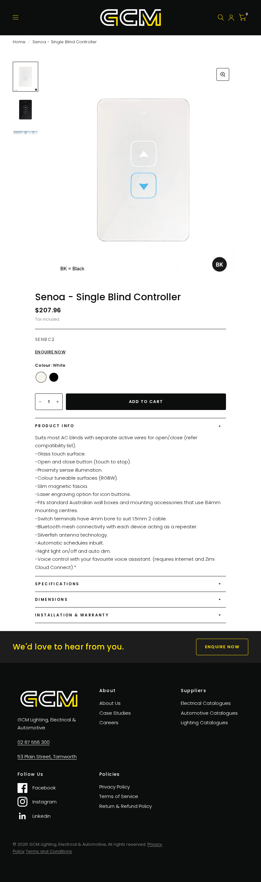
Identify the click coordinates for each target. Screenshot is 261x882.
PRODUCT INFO (54, 425)
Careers (108, 722)
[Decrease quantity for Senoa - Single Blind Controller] (40, 402)
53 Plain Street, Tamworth (47, 756)
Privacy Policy (114, 786)
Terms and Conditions (49, 851)
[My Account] (231, 17)
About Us (110, 703)
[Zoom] (222, 74)
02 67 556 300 (34, 742)
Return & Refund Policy (125, 806)
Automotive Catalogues (209, 713)
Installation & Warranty (72, 615)
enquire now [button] (222, 647)
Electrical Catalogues (206, 703)
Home (19, 42)
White (41, 377)
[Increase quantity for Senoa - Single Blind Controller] (57, 402)
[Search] (220, 17)
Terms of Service (118, 796)
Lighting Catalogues (204, 722)
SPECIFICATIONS (57, 584)
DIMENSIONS (51, 599)
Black (54, 377)
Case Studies (115, 713)
